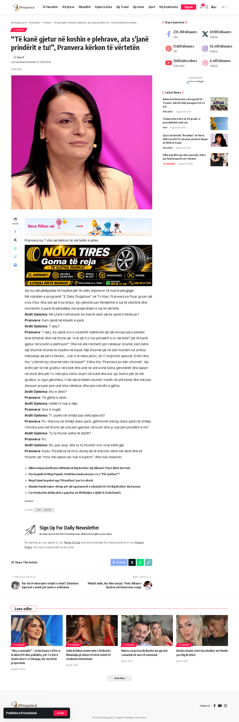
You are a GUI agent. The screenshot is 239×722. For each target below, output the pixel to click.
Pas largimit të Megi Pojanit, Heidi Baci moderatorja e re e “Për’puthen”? (74, 474)
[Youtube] (180, 63)
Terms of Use (72, 542)
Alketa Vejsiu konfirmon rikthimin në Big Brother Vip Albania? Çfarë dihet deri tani (79, 468)
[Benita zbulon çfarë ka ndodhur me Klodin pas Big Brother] (202, 630)
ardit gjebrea (44, 510)
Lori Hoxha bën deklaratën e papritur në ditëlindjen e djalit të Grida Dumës (75, 492)
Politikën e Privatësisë (21, 713)
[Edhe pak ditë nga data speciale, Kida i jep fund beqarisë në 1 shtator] (219, 159)
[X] (216, 34)
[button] (60, 713)
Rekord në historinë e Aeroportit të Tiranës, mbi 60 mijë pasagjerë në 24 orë (184, 103)
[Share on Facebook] (15, 231)
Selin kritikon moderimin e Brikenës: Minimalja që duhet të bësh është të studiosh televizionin (88, 654)
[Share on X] (15, 240)
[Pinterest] (180, 48)
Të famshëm (169, 163)
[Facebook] (180, 34)
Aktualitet (168, 111)
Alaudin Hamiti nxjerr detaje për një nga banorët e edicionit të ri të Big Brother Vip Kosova (84, 486)
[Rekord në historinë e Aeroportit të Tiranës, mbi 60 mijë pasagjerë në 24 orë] (219, 103)
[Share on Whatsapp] (15, 248)
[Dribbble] (216, 63)
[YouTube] (220, 706)
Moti (165, 127)
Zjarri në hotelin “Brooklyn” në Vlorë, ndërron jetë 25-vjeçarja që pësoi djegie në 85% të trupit (185, 139)
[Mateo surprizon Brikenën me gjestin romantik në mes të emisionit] (147, 630)
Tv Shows (18, 30)
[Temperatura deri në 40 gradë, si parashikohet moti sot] (219, 123)
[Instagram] (216, 48)
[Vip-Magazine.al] (24, 7)
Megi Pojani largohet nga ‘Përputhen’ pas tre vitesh (61, 480)
